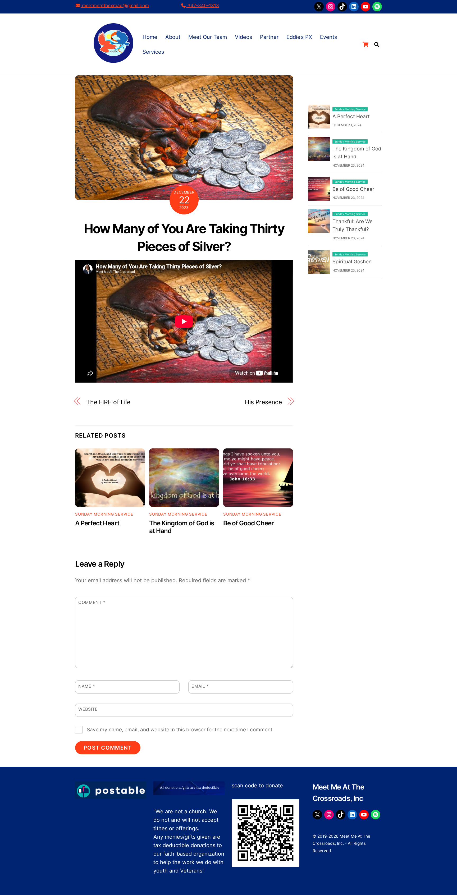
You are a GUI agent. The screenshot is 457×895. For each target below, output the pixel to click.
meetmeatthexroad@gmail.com (115, 5)
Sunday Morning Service (104, 514)
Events (328, 37)
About (172, 37)
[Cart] (365, 44)
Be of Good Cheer (248, 523)
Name (86, 686)
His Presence (263, 402)
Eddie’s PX (299, 37)
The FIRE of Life (108, 402)
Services (153, 52)
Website (88, 709)
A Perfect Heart (97, 523)
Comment (92, 602)
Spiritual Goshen (352, 262)
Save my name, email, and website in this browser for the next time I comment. (180, 730)
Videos (243, 37)
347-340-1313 (202, 5)
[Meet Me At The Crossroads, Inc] (113, 59)
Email (200, 686)
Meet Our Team (207, 37)
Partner (269, 37)
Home (150, 37)
